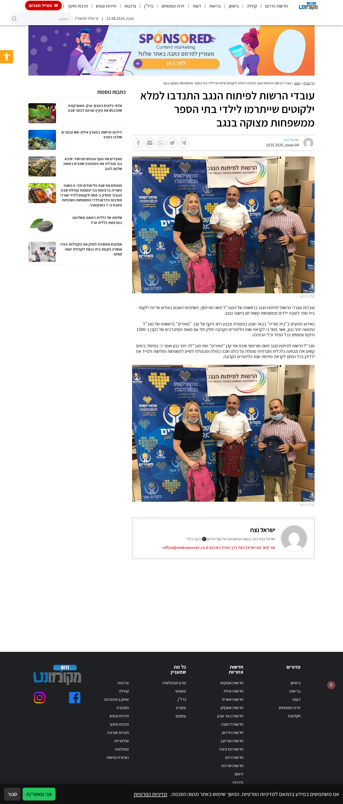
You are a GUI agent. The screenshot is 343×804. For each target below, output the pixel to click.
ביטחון (234, 6)
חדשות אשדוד (232, 699)
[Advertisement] (219, 599)
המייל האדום (40, 5)
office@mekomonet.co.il (185, 547)
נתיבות (238, 782)
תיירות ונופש (106, 6)
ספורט (181, 707)
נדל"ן (148, 6)
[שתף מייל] (150, 143)
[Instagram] (39, 698)
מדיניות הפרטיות (150, 793)
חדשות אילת (233, 691)
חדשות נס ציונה (231, 749)
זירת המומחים (173, 6)
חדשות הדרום (276, 6)
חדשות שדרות (232, 765)
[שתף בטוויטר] (172, 143)
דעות (197, 6)
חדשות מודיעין (232, 740)
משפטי (180, 691)
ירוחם (239, 774)
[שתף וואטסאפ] (161, 143)
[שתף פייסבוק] (138, 143)
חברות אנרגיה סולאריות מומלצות (118, 741)
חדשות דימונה (232, 724)
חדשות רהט (234, 757)
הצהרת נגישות (117, 757)
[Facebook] (75, 698)
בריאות (215, 6)
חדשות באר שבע (230, 716)
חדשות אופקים (231, 682)
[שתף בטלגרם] (184, 143)
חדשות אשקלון (231, 707)
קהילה (252, 6)
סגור (12, 793)
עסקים (181, 716)
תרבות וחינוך (77, 6)
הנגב (297, 83)
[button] (6, 56)
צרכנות (130, 6)
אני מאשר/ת (39, 793)
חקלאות (294, 716)
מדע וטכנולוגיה (174, 682)
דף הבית (309, 83)
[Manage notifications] (331, 685)
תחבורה (123, 707)
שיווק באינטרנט (116, 699)
